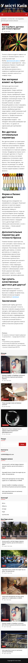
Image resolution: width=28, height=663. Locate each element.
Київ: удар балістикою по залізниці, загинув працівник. (12, 492)
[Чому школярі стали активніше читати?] (14, 392)
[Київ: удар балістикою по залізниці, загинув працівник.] (14, 639)
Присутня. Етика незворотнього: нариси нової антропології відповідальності (12, 430)
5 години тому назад (7, 546)
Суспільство (5, 24)
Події (3, 511)
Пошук (3, 439)
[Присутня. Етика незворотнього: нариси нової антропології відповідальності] (14, 418)
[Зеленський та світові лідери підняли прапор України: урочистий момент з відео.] (14, 530)
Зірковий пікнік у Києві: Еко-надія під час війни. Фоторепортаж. (14, 473)
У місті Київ (14, 5)
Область (4, 506)
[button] (2, 14)
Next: (14, 343)
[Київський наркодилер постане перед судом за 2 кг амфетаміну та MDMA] (14, 586)
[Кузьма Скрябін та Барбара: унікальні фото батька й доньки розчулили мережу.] (14, 364)
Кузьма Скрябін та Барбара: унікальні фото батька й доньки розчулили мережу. (13, 377)
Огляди (4, 509)
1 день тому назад (7, 380)
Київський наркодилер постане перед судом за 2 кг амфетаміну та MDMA (13, 479)
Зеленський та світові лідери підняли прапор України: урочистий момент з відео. (13, 466)
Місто (3, 503)
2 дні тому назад (6, 406)
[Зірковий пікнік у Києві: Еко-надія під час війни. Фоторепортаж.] (14, 559)
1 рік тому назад (6, 31)
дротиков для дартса (13, 61)
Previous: (14, 335)
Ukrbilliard (15, 297)
